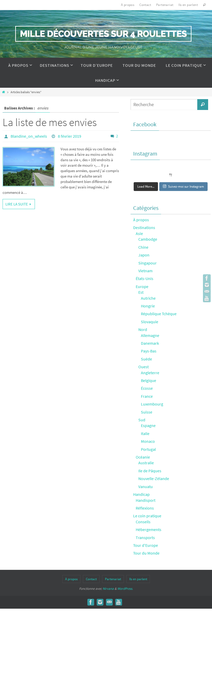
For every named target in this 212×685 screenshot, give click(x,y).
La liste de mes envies (50, 122)
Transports (145, 537)
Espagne (148, 425)
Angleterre (150, 372)
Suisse (146, 412)
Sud (141, 419)
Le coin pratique (147, 515)
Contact (145, 5)
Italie (145, 433)
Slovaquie (149, 321)
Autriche (148, 298)
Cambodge (147, 239)
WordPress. (125, 588)
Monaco (148, 441)
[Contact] (207, 292)
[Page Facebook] (207, 278)
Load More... (145, 186)
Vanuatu (145, 486)
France (147, 396)
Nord (142, 329)
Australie (146, 462)
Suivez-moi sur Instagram (186, 186)
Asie (139, 233)
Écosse (147, 388)
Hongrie (148, 305)
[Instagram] (207, 285)
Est (140, 292)
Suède (146, 359)
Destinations (144, 227)
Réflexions (145, 508)
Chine (143, 247)
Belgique (148, 380)
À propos (127, 5)
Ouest (143, 366)
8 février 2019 (69, 136)
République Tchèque (159, 313)
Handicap (141, 494)
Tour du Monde (146, 553)
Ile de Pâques (149, 470)
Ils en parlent (188, 5)
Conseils (143, 521)
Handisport (145, 500)
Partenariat (164, 5)
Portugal (148, 449)
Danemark (150, 343)
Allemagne (150, 335)
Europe (142, 286)
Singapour (147, 263)
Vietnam (145, 270)
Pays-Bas (148, 350)
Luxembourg (152, 404)
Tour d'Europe (145, 545)
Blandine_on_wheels (29, 136)
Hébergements (148, 529)
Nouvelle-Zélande (153, 478)
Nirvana (108, 588)
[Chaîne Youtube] (207, 298)
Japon (143, 254)
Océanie (143, 457)
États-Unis (144, 278)
